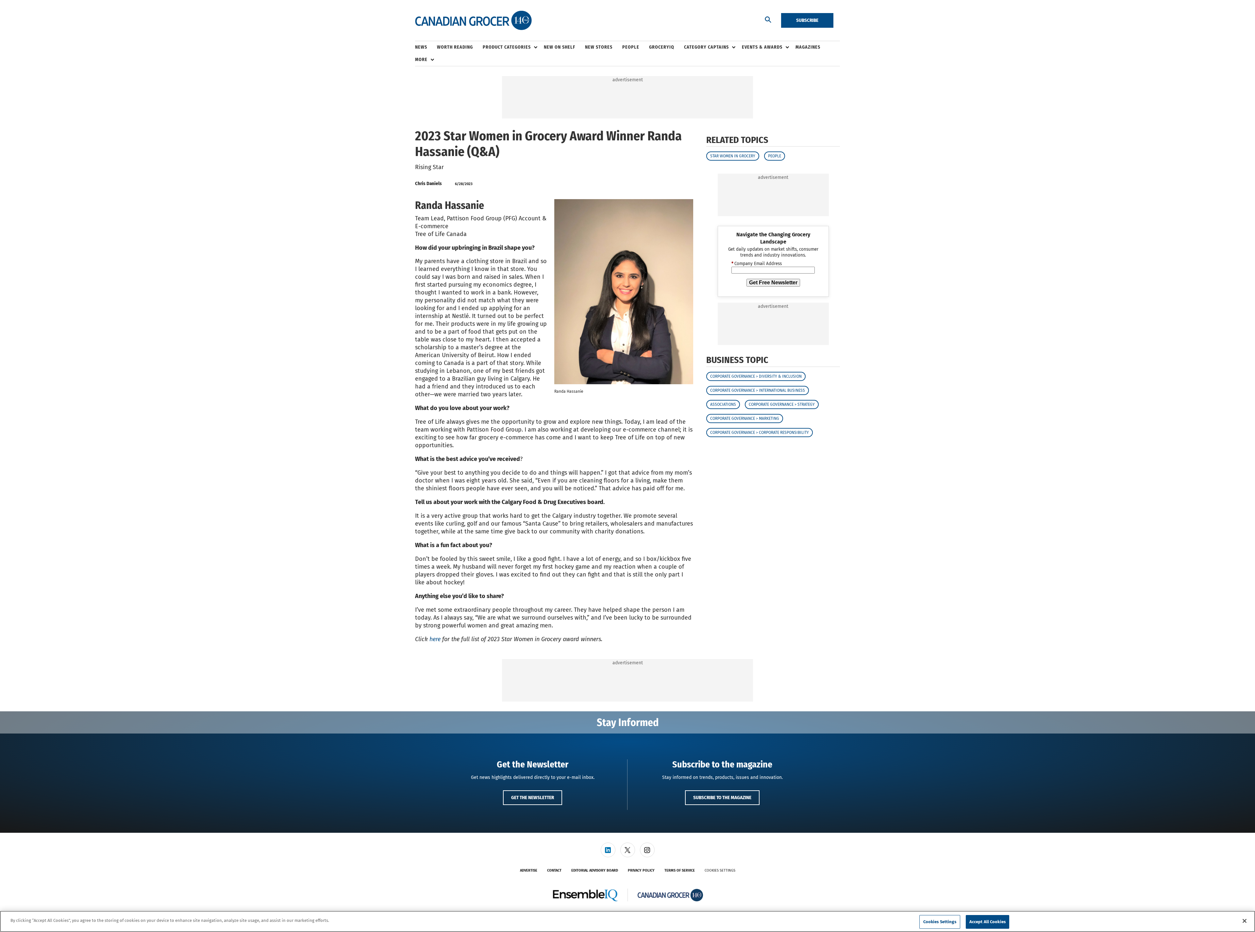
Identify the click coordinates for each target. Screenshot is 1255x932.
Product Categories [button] (507, 47)
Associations (723, 404)
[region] (627, 921)
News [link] (421, 47)
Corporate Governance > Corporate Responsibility (759, 432)
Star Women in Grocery (732, 156)
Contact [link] (554, 870)
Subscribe (807, 20)
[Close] (1244, 921)
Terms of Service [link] (679, 870)
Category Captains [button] (706, 47)
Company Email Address (756, 263)
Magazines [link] (807, 47)
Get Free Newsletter (773, 282)
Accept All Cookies (987, 921)
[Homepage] (473, 20)
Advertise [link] (528, 870)
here (435, 639)
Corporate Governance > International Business (757, 390)
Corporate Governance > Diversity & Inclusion (756, 376)
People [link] (630, 47)
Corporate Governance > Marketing (744, 418)
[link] (608, 850)
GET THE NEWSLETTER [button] (532, 797)
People (774, 156)
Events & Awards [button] (762, 47)
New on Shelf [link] (559, 47)
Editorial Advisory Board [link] (594, 870)
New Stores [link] (598, 47)
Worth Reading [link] (455, 47)
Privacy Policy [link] (641, 870)
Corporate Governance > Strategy (782, 404)
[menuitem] (426, 47)
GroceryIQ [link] (661, 47)
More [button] (421, 59)
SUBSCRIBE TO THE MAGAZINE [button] (722, 797)
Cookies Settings (720, 870)
